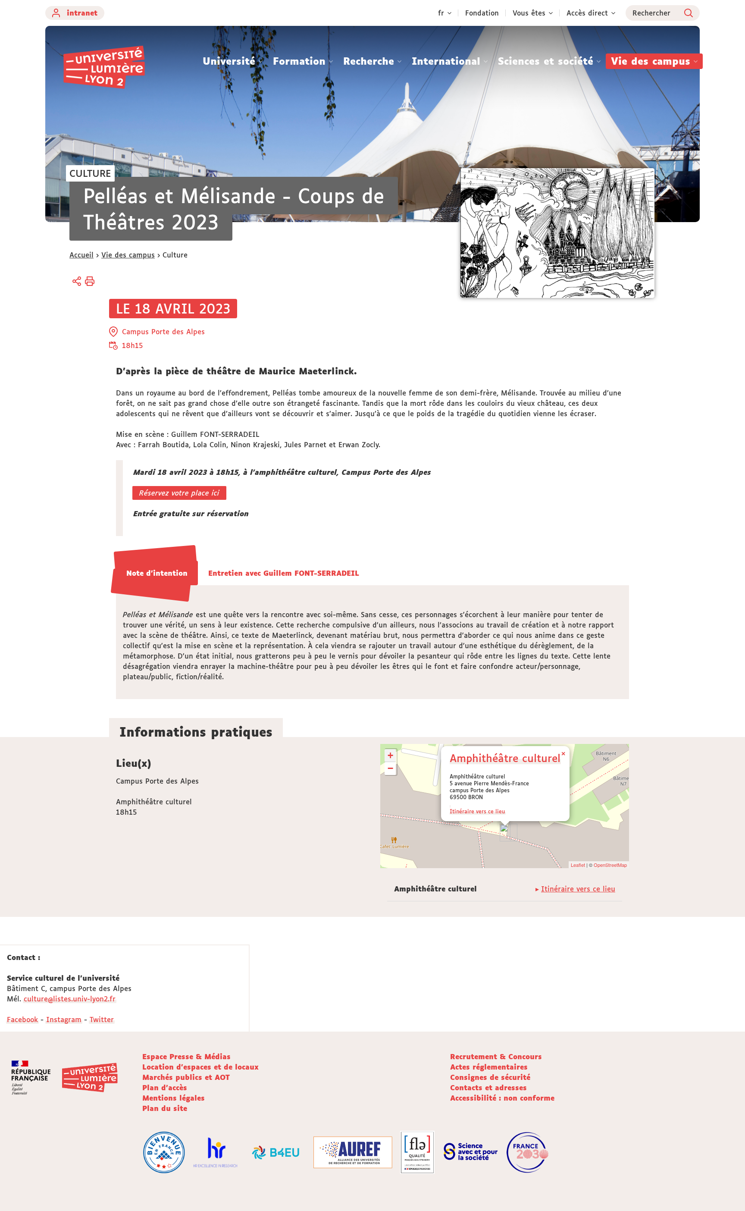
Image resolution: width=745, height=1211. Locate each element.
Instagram (63, 1019)
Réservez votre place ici (179, 493)
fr (441, 13)
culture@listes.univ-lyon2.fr (70, 999)
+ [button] (390, 755)
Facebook (22, 1019)
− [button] (390, 768)
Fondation (482, 13)
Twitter (102, 1019)
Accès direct (587, 13)
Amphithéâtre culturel (505, 758)
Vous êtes (529, 13)
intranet (82, 13)
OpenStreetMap (610, 864)
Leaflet (578, 864)
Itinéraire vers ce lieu (477, 811)
